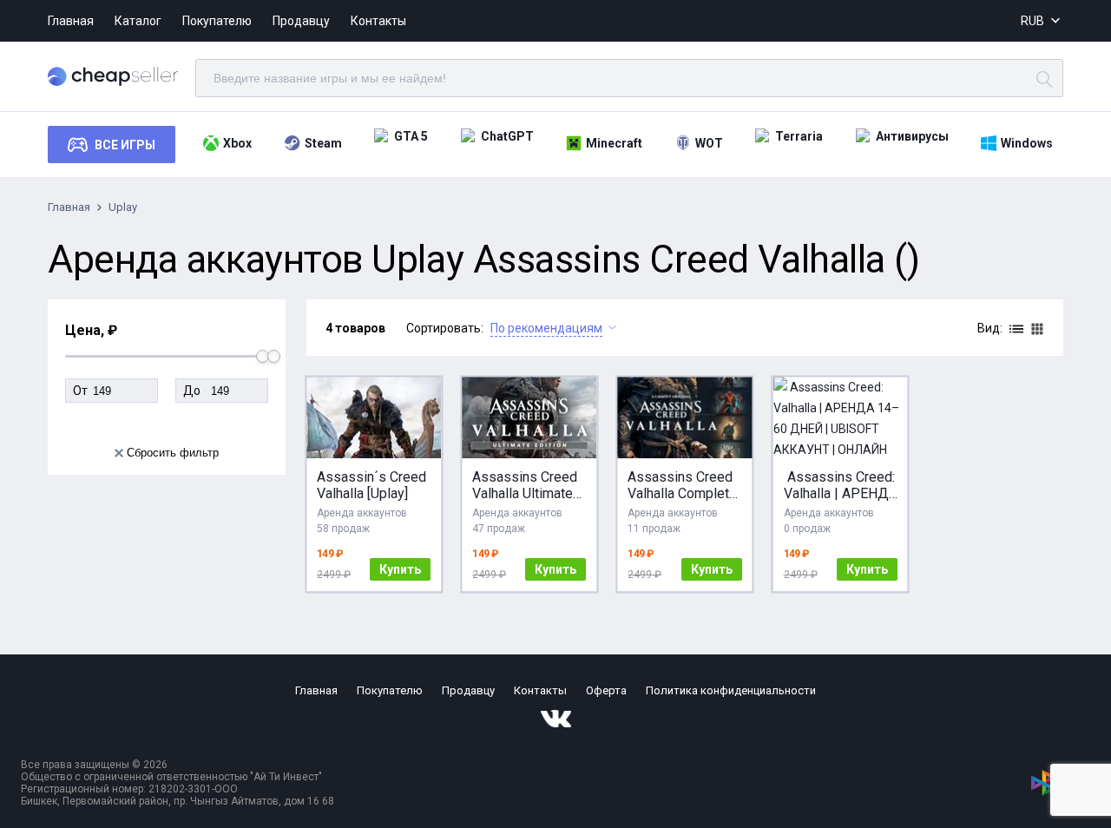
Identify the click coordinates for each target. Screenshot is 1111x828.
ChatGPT (507, 136)
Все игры (125, 145)
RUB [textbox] (1032, 21)
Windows (1027, 143)
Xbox (237, 143)
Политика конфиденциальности (731, 690)
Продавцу (301, 21)
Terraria (799, 136)
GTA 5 (411, 136)
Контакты (378, 21)
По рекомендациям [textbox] (546, 328)
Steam (323, 143)
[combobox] (1042, 21)
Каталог (138, 21)
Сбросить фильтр (173, 452)
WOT (709, 143)
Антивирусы (912, 136)
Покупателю (217, 21)
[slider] (273, 356)
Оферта (606, 690)
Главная (71, 21)
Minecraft (614, 143)
